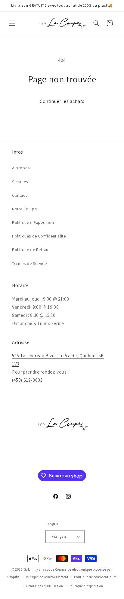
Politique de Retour (30, 249)
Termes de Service (29, 263)
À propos (21, 167)
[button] (12, 23)
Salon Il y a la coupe (39, 569)
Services (20, 181)
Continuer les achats (62, 101)
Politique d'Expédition (33, 222)
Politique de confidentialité (95, 577)
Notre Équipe (24, 209)
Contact (19, 195)
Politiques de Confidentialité (39, 236)
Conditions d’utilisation (44, 586)
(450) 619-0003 (27, 380)
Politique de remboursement (47, 577)
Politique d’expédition (86, 586)
